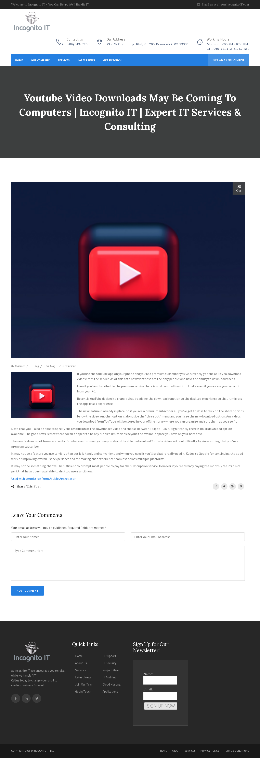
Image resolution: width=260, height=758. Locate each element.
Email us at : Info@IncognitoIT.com (225, 4)
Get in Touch (112, 60)
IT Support (109, 656)
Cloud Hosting (112, 684)
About (176, 751)
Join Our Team (84, 684)
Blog (36, 366)
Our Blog (49, 366)
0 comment (69, 366)
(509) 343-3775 (77, 44)
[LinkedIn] (26, 698)
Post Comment (27, 591)
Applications (110, 691)
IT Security (109, 663)
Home (19, 60)
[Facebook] (15, 698)
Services (64, 60)
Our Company (40, 60)
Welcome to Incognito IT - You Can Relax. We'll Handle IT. (50, 4)
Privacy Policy (209, 751)
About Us (81, 663)
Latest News (86, 60)
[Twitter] (36, 698)
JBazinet (20, 366)
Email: (148, 689)
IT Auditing (109, 677)
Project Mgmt (111, 670)
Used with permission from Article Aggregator (43, 478)
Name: (148, 673)
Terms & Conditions (236, 751)
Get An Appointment (229, 60)
